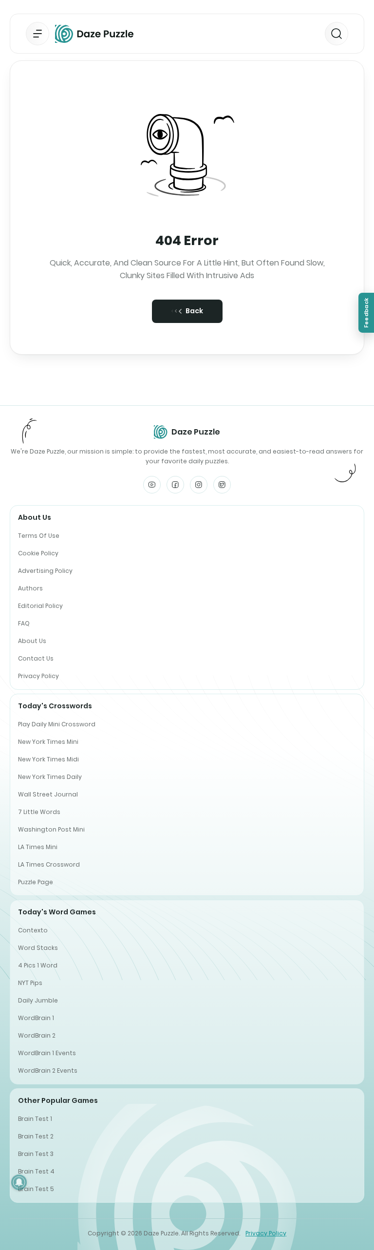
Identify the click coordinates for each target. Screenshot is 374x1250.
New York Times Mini (48, 742)
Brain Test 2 (36, 1136)
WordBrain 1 (36, 1018)
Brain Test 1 (35, 1119)
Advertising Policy (45, 571)
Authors (30, 588)
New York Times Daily (50, 777)
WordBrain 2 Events (47, 1070)
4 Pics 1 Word (37, 965)
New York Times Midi (48, 759)
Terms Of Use (38, 535)
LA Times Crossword (49, 864)
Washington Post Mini (51, 829)
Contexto (33, 930)
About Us (32, 641)
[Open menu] (37, 33)
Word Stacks (38, 948)
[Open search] (336, 33)
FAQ (24, 623)
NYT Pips (30, 983)
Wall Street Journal (48, 794)
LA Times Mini (37, 847)
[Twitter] (222, 484)
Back (194, 311)
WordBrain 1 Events (47, 1053)
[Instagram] (198, 484)
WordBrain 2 (37, 1035)
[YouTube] (152, 484)
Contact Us (36, 658)
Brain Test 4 (36, 1171)
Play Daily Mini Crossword (56, 724)
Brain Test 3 (36, 1154)
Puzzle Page (35, 882)
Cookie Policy (38, 553)
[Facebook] (175, 484)
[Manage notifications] (19, 1182)
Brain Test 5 (36, 1189)
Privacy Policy (38, 676)
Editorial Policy (40, 606)
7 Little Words (39, 812)
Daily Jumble (38, 1000)
